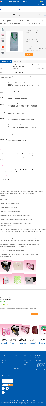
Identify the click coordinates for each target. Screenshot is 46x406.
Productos (7, 9)
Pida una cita (14, 15)
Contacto (34, 313)
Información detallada (6, 61)
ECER (25, 403)
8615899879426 (8, 299)
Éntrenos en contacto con (5, 15)
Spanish (42, 1)
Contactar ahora (29, 54)
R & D (25, 364)
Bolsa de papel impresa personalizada (6, 360)
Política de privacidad (24, 400)
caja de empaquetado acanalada (6, 364)
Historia (15, 364)
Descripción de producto (19, 61)
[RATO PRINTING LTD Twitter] (40, 4)
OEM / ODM (26, 362)
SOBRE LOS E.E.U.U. (14, 9)
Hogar (3, 9)
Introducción (16, 362)
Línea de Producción (27, 360)
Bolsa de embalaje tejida (4, 362)
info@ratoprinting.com (16, 1)
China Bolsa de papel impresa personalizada (9, 402)
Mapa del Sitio (13, 400)
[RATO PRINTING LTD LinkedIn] (43, 4)
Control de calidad (30, 9)
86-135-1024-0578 (28, 1)
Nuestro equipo (17, 368)
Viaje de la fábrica (22, 9)
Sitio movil (34, 400)
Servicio (15, 366)
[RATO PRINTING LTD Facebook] (38, 4)
